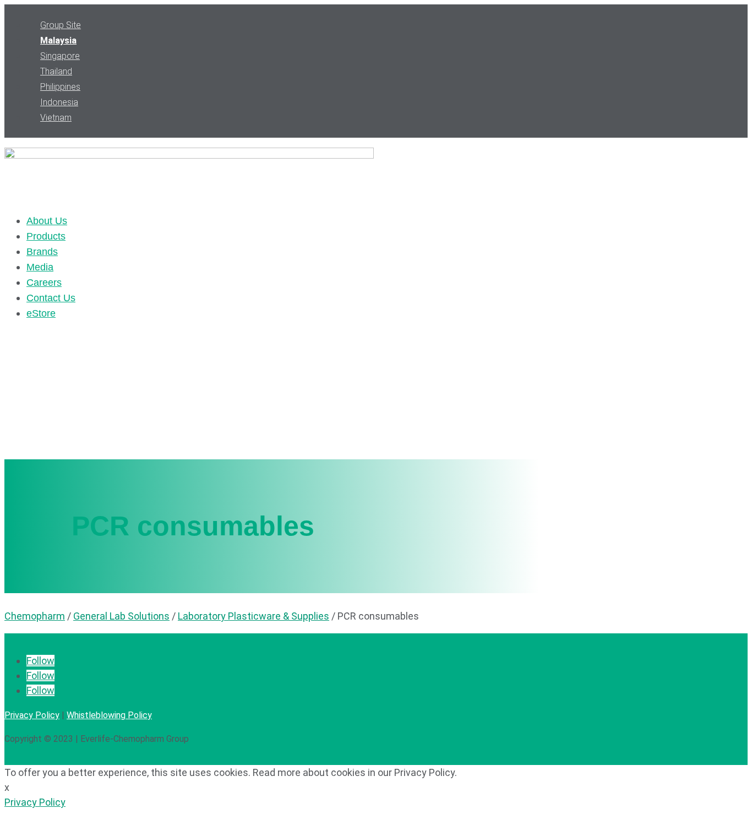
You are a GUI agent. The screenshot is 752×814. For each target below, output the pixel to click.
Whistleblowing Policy (109, 715)
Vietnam (56, 117)
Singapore (60, 56)
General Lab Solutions (121, 616)
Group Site (60, 25)
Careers (44, 282)
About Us (46, 220)
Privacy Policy (31, 715)
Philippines (60, 87)
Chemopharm (34, 616)
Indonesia (59, 102)
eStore (41, 313)
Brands (42, 251)
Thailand (56, 71)
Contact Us (50, 297)
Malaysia (58, 40)
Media (39, 267)
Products (46, 236)
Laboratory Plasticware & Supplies (253, 616)
